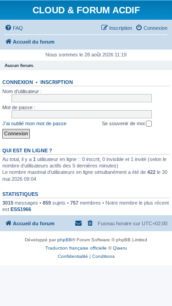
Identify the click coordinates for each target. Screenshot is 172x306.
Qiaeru (120, 247)
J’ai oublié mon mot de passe (34, 123)
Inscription (56, 82)
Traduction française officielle (76, 247)
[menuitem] (14, 27)
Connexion (17, 82)
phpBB (64, 239)
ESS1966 (21, 209)
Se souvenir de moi (124, 123)
